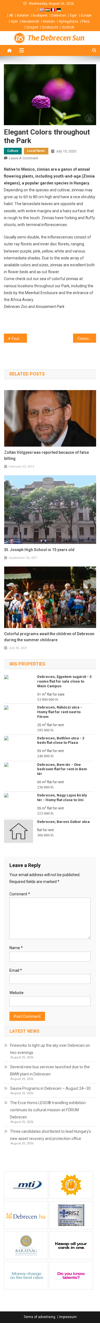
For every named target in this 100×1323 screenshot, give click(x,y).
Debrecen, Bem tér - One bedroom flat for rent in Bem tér (62, 769)
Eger (73, 15)
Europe (86, 15)
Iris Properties (27, 664)
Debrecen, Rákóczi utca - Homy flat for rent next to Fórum (59, 712)
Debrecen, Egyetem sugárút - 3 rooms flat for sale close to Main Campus (64, 681)
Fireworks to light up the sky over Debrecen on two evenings (50, 1049)
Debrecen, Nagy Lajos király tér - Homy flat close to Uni (62, 797)
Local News (36, 151)
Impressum (68, 1317)
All (11, 15)
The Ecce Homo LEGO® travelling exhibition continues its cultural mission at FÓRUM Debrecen (48, 1110)
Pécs (86, 21)
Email (15, 970)
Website (16, 993)
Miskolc (49, 21)
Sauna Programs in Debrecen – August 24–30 (50, 1088)
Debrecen (58, 15)
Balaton (23, 15)
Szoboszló (50, 27)
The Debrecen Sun (56, 38)
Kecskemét (30, 21)
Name (16, 948)
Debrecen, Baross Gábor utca (63, 822)
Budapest (40, 15)
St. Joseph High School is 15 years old (39, 550)
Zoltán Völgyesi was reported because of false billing (46, 455)
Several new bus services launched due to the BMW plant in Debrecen (50, 1070)
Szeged (32, 27)
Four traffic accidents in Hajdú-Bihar (19, 338)
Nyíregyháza (68, 21)
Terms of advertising (39, 1317)
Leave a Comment (23, 158)
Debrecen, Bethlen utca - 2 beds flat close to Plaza (60, 740)
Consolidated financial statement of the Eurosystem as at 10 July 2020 (87, 338)
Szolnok (68, 27)
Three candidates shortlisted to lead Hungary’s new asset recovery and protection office (50, 1135)
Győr (14, 21)
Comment (19, 894)
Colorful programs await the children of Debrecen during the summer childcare (49, 637)
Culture (12, 151)
